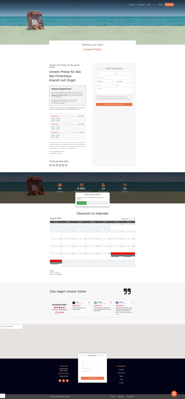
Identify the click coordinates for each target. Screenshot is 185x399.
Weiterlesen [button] (118, 314)
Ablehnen (92, 203)
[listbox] (128, 219)
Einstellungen (102, 203)
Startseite (132, 4)
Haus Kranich (141, 4)
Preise (154, 4)
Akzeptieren (81, 203)
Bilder (148, 4)
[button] (50, 165)
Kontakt (160, 4)
